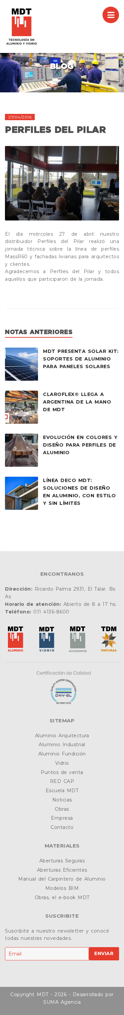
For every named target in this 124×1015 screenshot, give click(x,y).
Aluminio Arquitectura (62, 736)
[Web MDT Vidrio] (47, 640)
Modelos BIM (62, 888)
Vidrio (62, 763)
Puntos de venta (62, 772)
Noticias (62, 800)
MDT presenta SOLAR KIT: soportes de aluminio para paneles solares (81, 358)
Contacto (62, 827)
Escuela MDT (62, 791)
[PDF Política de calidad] (62, 687)
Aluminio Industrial (62, 745)
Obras (62, 809)
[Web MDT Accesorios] (78, 639)
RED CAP (62, 781)
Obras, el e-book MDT (62, 897)
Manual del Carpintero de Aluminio (62, 879)
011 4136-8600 (51, 612)
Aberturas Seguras (62, 861)
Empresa (62, 818)
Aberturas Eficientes (62, 870)
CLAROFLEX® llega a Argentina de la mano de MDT (77, 401)
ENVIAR (103, 953)
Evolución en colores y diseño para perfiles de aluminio (80, 445)
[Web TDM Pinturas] (109, 639)
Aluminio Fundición (62, 754)
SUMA (51, 1002)
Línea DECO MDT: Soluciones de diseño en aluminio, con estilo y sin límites (79, 491)
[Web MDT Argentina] (15, 639)
